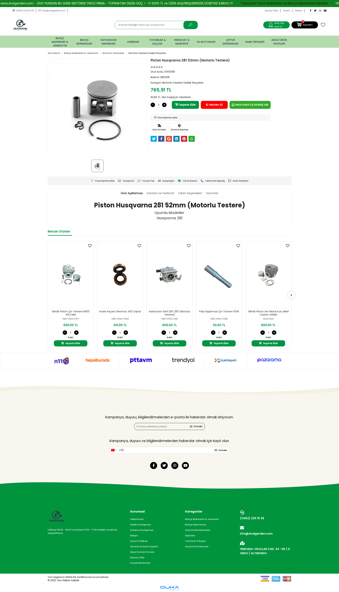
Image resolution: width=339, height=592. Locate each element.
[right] (291, 295)
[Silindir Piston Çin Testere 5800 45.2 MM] (71, 275)
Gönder (198, 426)
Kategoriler (193, 511)
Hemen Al (215, 105)
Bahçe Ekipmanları (195, 524)
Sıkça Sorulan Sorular (142, 552)
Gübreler (190, 535)
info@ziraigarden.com (256, 534)
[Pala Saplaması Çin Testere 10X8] (219, 275)
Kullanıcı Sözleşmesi (141, 530)
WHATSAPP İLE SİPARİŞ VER (251, 105)
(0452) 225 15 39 (252, 518)
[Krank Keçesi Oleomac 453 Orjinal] (120, 275)
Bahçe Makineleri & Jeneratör (202, 519)
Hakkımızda (137, 519)
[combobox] (114, 450)
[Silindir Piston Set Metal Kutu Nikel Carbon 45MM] (268, 275)
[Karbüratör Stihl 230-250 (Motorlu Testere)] (169, 275)
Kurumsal (137, 511)
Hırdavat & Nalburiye (197, 546)
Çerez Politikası (139, 541)
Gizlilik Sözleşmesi (140, 524)
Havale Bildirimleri (140, 563)
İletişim (298, 10)
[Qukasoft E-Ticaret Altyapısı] (169, 588)
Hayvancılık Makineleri (197, 530)
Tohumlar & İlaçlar (195, 541)
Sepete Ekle (187, 105)
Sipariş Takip (271, 10)
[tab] (132, 193)
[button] (305, 24)
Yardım (286, 10)
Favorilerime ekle (167, 117)
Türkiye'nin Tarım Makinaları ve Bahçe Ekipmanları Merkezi (284, 3)
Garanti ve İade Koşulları (144, 546)
